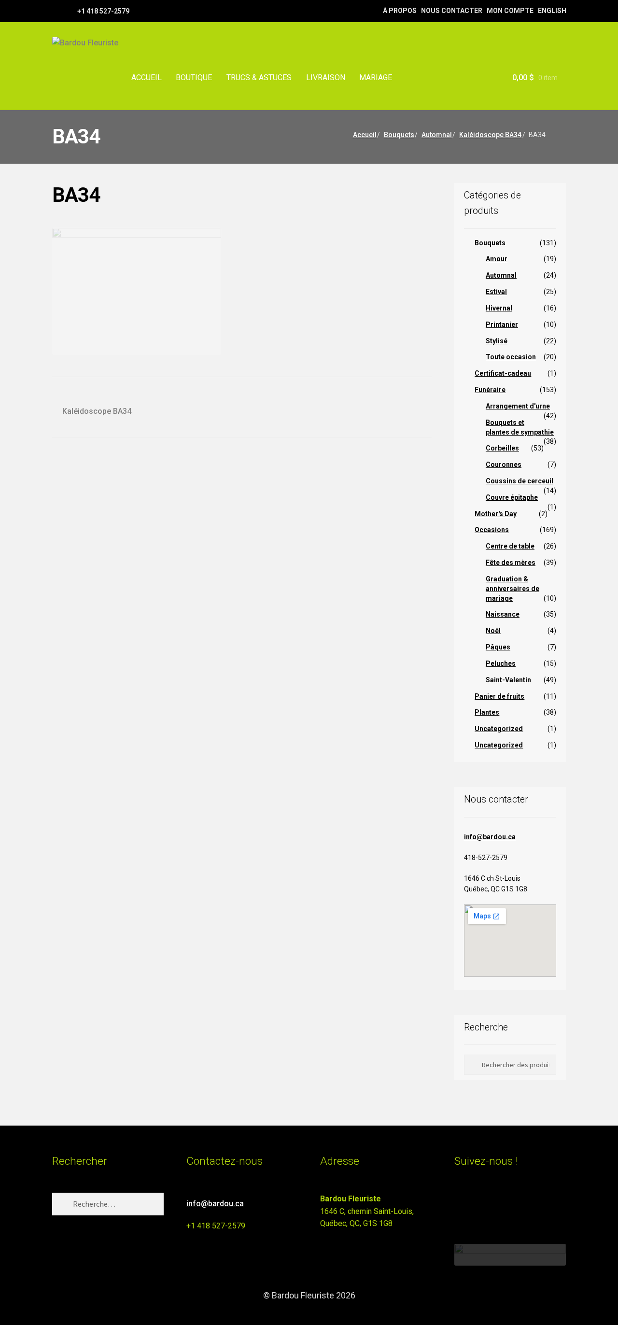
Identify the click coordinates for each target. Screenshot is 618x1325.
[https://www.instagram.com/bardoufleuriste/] (68, 10)
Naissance (503, 614)
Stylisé (496, 341)
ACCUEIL (146, 77)
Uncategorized (499, 729)
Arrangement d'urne (518, 406)
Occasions (492, 530)
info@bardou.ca (490, 837)
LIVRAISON (325, 77)
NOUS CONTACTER (451, 10)
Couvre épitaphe (512, 497)
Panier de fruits (499, 696)
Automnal (436, 135)
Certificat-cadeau (503, 373)
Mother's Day (496, 514)
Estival (496, 292)
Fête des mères (510, 562)
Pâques (498, 647)
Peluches (501, 663)
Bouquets (399, 135)
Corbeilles (502, 448)
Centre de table (510, 546)
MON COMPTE (510, 10)
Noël (493, 630)
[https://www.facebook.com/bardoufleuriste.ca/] (56, 10)
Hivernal (499, 308)
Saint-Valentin (508, 680)
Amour (496, 259)
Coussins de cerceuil (519, 481)
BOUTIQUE (194, 77)
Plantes (487, 712)
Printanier (502, 324)
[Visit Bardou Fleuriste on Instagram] (460, 1203)
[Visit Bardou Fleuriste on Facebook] (478, 1203)
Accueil (365, 135)
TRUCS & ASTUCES (259, 77)
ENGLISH (552, 10)
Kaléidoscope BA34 (490, 135)
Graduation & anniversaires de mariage (512, 588)
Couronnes (503, 464)
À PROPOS (400, 10)
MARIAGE (375, 77)
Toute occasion (511, 357)
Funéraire (490, 390)
